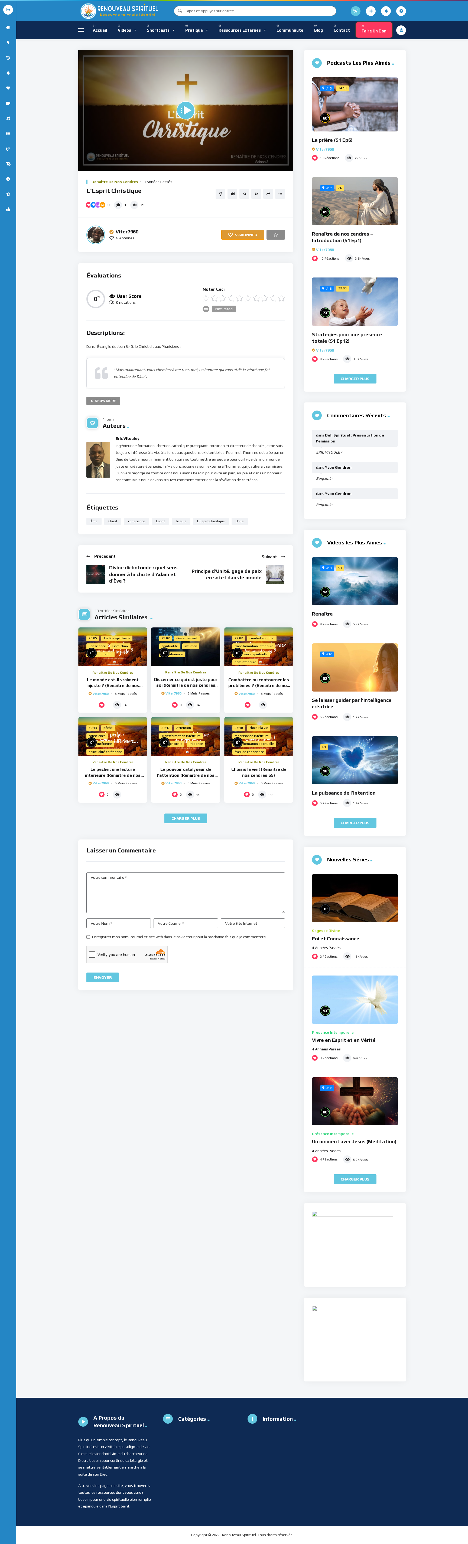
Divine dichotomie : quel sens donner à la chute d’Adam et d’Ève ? (143, 574)
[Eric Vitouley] (98, 460)
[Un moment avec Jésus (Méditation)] (355, 1101)
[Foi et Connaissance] (355, 898)
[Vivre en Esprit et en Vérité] (355, 1000)
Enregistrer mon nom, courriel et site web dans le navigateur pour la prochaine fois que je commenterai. (179, 937)
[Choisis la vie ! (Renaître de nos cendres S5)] (258, 736)
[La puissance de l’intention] (355, 760)
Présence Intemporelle (333, 1032)
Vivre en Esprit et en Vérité (344, 1040)
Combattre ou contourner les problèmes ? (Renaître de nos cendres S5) (258, 685)
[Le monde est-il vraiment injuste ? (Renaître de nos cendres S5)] (112, 646)
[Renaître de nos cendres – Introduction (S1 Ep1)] (355, 201)
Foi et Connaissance (335, 938)
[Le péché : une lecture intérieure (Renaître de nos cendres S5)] (112, 736)
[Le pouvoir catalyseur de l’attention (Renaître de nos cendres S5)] (185, 736)
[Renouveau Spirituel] (119, 11)
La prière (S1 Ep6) (332, 140)
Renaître (322, 614)
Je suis (181, 521)
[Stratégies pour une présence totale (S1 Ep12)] (355, 301)
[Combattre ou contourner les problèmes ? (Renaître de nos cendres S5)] (258, 646)
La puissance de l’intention (344, 793)
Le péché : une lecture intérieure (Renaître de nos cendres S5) (113, 775)
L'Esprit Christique (211, 521)
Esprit (160, 521)
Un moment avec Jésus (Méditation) (354, 1141)
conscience (136, 521)
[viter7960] (95, 235)
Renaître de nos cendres (115, 182)
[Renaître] (355, 581)
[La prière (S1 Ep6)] (355, 104)
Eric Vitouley (127, 438)
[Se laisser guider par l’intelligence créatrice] (355, 667)
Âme (94, 521)
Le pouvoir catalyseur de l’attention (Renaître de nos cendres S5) (185, 775)
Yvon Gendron (338, 467)
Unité (240, 521)
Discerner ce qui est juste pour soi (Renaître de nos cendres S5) (185, 685)
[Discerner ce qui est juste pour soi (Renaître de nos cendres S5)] (185, 646)
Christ (112, 521)
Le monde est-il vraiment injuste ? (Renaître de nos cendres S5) (112, 685)
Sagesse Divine (326, 930)
